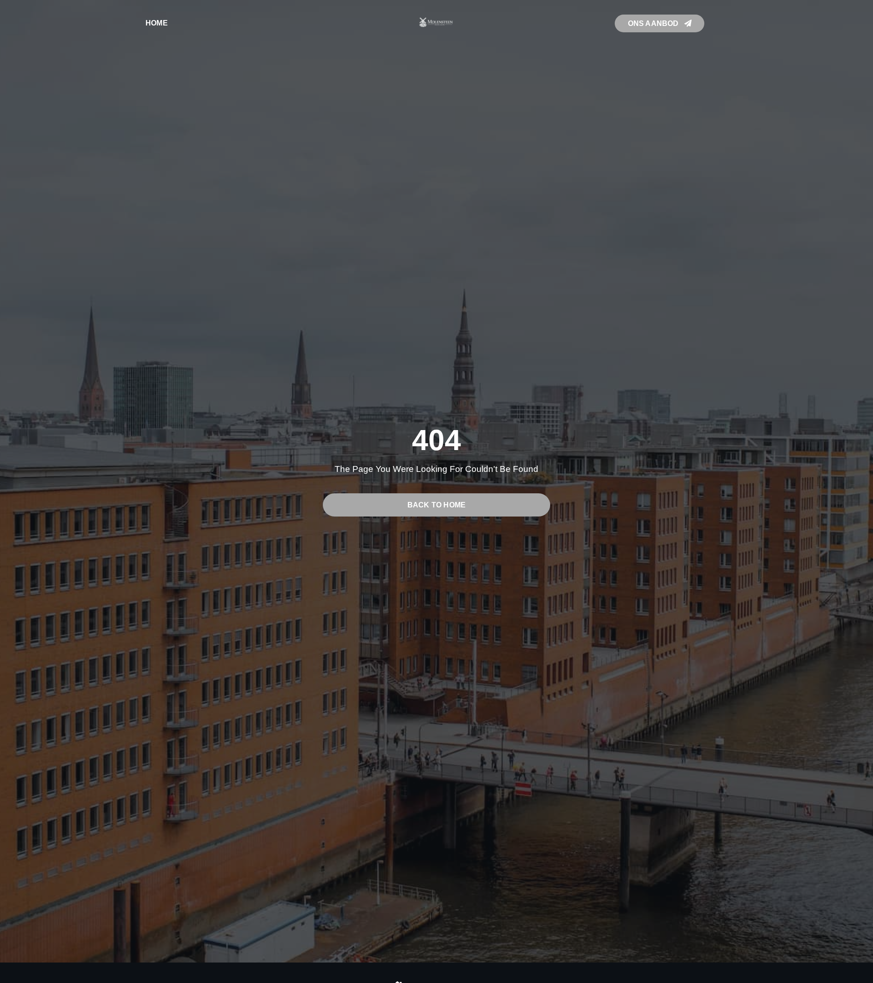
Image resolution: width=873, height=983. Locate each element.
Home (157, 23)
